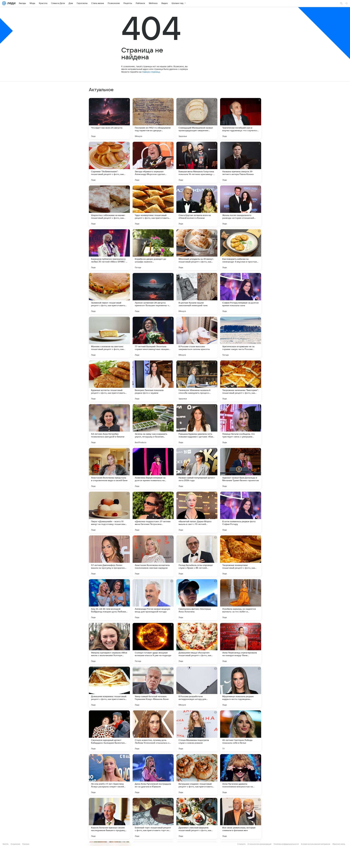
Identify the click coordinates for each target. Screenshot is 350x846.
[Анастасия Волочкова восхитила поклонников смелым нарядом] (153, 555)
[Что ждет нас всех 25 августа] (109, 118)
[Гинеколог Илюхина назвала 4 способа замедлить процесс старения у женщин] (196, 380)
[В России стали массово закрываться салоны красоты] (196, 337)
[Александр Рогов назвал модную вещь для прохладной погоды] (153, 599)
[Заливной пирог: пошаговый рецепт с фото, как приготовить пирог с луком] (109, 293)
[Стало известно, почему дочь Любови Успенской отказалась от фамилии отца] (153, 730)
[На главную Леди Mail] (10, 3)
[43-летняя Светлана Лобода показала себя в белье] (240, 730)
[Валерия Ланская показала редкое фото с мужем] (153, 380)
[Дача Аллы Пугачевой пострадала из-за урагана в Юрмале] (153, 774)
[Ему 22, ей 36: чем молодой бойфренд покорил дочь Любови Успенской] (109, 599)
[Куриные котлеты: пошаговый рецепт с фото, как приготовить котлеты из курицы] (109, 380)
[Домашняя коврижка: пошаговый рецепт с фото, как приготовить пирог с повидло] (109, 687)
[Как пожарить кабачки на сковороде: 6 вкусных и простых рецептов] (240, 249)
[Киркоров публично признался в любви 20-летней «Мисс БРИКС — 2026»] (109, 249)
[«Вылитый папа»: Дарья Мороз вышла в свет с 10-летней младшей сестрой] (196, 512)
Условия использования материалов (315, 844)
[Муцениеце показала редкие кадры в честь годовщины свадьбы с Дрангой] (240, 687)
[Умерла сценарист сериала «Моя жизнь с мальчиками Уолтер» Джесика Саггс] (109, 643)
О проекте (241, 844)
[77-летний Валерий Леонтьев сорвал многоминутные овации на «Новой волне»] (153, 337)
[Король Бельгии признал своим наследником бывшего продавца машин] (109, 818)
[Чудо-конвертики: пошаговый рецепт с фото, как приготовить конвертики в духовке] (153, 206)
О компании (15, 844)
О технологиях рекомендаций (259, 844)
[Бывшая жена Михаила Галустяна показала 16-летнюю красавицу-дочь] (196, 162)
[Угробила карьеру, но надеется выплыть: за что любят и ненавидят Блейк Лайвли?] (240, 599)
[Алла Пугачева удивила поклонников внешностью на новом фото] (240, 774)
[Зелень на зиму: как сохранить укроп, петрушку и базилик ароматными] (153, 424)
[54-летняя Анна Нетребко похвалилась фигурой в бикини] (109, 424)
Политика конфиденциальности (286, 844)
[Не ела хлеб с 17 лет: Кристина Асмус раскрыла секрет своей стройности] (109, 774)
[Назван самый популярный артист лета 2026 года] (196, 468)
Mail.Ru (5, 844)
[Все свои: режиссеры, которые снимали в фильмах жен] (240, 818)
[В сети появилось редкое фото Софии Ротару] (240, 512)
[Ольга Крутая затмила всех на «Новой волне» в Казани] (196, 206)
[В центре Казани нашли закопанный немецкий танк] (196, 293)
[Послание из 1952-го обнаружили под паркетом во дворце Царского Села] (153, 118)
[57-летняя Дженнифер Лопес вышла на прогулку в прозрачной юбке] (109, 555)
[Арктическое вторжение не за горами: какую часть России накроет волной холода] (240, 337)
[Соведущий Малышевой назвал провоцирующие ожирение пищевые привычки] (196, 118)
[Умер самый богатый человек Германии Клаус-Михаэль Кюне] (153, 687)
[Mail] (4, 3)
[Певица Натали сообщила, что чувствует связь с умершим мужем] (240, 424)
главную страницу (151, 72)
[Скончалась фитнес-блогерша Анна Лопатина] (196, 599)
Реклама (25, 844)
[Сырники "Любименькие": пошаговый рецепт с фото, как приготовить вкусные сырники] (109, 162)
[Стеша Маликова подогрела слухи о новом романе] (196, 730)
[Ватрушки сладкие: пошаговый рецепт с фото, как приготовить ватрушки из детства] (196, 774)
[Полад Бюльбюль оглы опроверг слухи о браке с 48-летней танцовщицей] (196, 555)
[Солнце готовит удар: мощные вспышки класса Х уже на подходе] (153, 643)
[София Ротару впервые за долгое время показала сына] (240, 293)
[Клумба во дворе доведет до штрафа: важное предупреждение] (153, 249)
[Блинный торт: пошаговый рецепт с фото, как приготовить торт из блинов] (153, 818)
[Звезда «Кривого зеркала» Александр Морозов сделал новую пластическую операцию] (153, 162)
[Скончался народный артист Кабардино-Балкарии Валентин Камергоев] (109, 730)
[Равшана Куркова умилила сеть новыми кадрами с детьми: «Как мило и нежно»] (196, 424)
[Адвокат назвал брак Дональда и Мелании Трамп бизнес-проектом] (240, 468)
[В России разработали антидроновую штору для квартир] (196, 687)
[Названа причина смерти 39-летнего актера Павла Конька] (240, 162)
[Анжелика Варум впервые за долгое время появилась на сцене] (153, 468)
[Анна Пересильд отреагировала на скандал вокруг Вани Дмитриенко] (240, 643)
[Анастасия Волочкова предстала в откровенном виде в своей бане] (109, 468)
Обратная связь (338, 844)
